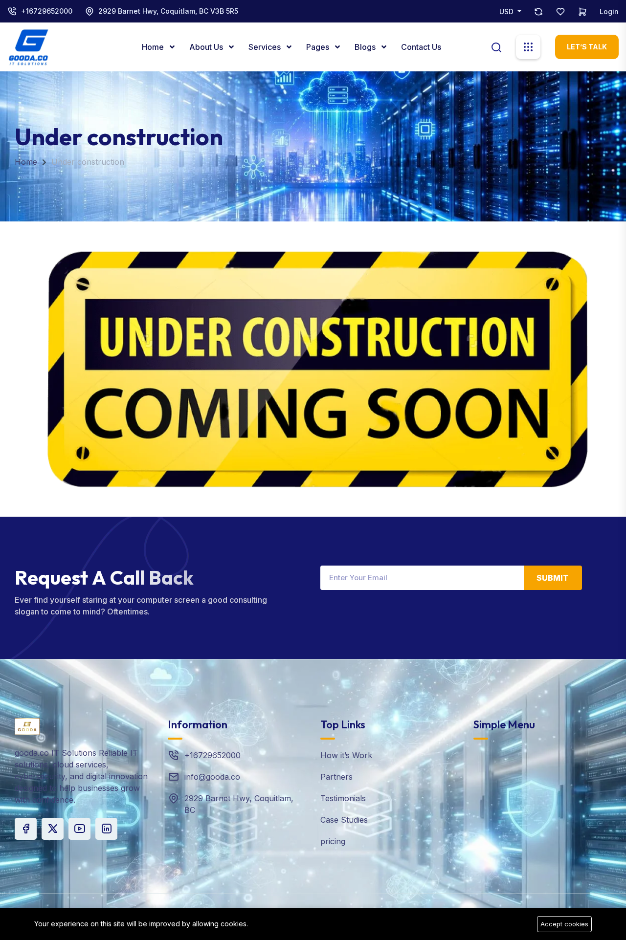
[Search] (496, 46)
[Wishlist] (560, 11)
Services (265, 47)
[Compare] (538, 11)
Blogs (366, 47)
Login (609, 11)
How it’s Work (346, 755)
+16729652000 (46, 11)
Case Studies (344, 820)
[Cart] (582, 11)
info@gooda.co (212, 777)
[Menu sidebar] (528, 47)
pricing (332, 841)
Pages (318, 47)
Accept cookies (564, 924)
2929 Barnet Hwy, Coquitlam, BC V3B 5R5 (168, 11)
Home (154, 47)
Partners (336, 777)
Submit (553, 578)
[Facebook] (26, 829)
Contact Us (421, 47)
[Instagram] (106, 829)
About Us (207, 47)
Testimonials (343, 798)
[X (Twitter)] (53, 829)
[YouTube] (79, 829)
